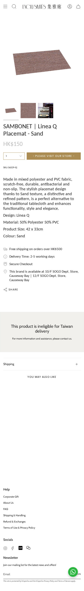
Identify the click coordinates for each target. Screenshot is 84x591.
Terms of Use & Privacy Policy (19, 527)
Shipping (8, 364)
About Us (8, 502)
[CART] (78, 6)
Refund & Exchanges (14, 521)
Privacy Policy (49, 581)
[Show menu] (5, 6)
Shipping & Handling (14, 515)
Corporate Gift (11, 496)
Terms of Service (64, 581)
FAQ (5, 509)
